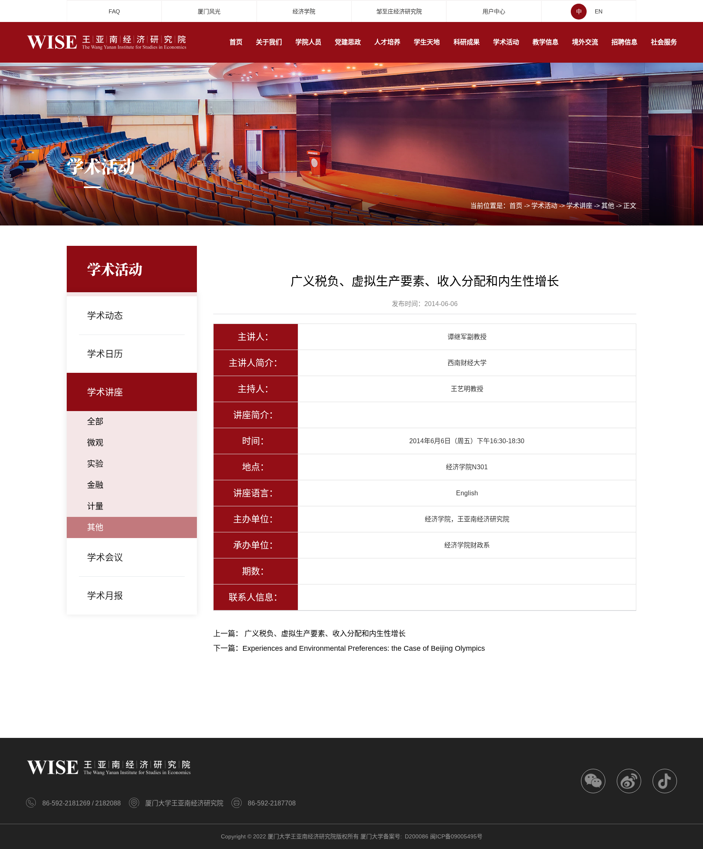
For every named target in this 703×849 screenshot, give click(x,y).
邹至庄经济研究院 (399, 11)
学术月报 (105, 596)
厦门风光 (209, 11)
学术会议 (105, 557)
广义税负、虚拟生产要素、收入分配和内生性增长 (325, 634)
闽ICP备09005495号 (456, 836)
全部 (95, 421)
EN (599, 11)
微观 (95, 442)
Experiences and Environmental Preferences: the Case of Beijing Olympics (363, 648)
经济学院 (304, 11)
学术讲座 (579, 206)
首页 (515, 206)
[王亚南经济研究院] (107, 42)
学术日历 (105, 354)
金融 (95, 485)
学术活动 (544, 206)
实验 (95, 464)
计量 (95, 506)
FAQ (114, 11)
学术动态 (105, 316)
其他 (607, 206)
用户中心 (493, 11)
